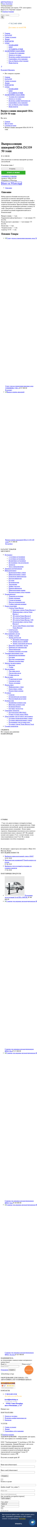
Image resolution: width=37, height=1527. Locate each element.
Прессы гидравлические (17, 602)
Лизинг (7, 1429)
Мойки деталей (14, 636)
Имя (2, 1364)
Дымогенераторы (14, 649)
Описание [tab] (8, 188)
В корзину (4, 70)
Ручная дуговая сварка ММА (18, 714)
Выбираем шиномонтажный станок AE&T (19, 856)
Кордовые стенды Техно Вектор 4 (24, 610)
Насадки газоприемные (16, 659)
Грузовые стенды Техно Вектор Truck (21, 724)
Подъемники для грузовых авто (19, 722)
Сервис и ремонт (10, 1427)
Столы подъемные (15, 600)
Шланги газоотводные (16, 661)
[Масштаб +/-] (1, 1510)
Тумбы (11, 667)
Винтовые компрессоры (17, 705)
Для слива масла (14, 671)
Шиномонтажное (10, 570)
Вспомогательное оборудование (19, 592)
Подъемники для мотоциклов (19, 563)
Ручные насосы (14, 675)
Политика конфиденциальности (15, 1418)
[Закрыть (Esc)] (7, 1510)
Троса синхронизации (16, 567)
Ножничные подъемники (17, 561)
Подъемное (8, 555)
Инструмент (9, 677)
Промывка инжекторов (20, 639)
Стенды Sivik (13, 630)
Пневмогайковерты (15, 588)
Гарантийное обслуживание (14, 1431)
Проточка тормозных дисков (18, 645)
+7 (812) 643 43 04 (11, 1394)
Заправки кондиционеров (13, 569)
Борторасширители (15, 578)
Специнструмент (14, 681)
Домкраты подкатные (16, 596)
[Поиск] (2, 17)
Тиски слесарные (14, 683)
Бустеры (11, 580)
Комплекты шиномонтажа (17, 576)
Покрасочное (9, 685)
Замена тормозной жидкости (22, 643)
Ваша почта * (26, 1364)
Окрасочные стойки (15, 689)
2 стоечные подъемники (17, 557)
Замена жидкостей (15, 637)
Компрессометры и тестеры (18, 651)
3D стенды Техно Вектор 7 (22, 618)
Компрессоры (9, 701)
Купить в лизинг (13, 173)
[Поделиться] (5, 1510)
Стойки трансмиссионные (17, 604)
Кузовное (8, 693)
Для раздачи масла (15, 673)
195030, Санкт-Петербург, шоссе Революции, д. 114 (14, 1404)
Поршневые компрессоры (17, 703)
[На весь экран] (3, 1510)
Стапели (11, 695)
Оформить (11, 70)
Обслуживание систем (12, 634)
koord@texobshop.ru (11, 1399)
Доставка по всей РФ (17, 27)
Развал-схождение (11, 606)
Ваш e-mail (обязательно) (9, 1470)
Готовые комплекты (11, 726)
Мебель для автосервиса (13, 663)
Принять (18, 1524)
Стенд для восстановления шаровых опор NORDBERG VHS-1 (19, 387)
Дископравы (13, 584)
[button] (5, 551)
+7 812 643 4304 (15, 23)
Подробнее (9, 544)
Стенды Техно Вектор (16, 608)
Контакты (8, 1420)
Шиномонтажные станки (17, 574)
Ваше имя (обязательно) (9, 1465)
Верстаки (12, 665)
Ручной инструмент (15, 679)
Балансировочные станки (17, 572)
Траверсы (12, 565)
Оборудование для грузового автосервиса (19, 716)
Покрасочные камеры (16, 691)
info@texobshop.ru (7, 2)
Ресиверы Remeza (15, 706)
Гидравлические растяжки (17, 697)
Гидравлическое (10, 594)
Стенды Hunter (14, 632)
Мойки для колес (14, 586)
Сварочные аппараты (12, 710)
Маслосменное (10, 669)
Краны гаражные (14, 598)
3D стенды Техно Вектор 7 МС (23, 620)
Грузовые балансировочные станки (20, 718)
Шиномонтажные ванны (17, 590)
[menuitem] (7, 33)
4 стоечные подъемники (17, 559)
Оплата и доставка (11, 1416)
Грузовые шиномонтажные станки (20, 720)
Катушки (12, 657)
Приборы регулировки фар (18, 647)
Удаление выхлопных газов (14, 653)
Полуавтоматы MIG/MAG (17, 712)
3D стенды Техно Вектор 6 (22, 616)
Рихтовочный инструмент (17, 699)
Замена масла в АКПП (20, 641)
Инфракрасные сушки (16, 687)
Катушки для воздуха (16, 708)
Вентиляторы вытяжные (17, 655)
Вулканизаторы (14, 582)
